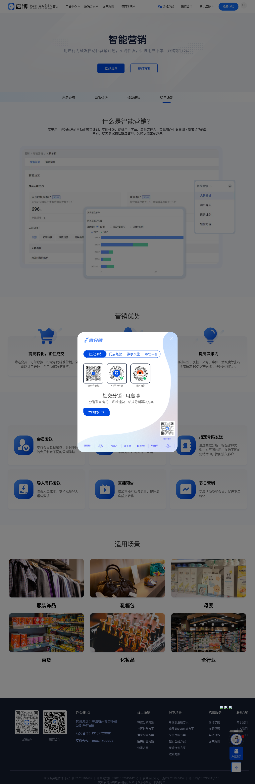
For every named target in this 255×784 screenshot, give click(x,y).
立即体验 (93, 412)
